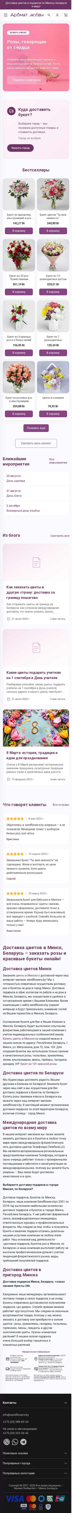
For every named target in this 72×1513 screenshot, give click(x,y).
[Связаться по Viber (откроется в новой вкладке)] (6, 1442)
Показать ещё (36, 428)
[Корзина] (65, 15)
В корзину (19, 230)
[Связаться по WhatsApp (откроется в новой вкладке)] (15, 1442)
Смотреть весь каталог (36, 443)
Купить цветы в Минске (19, 1038)
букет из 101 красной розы (38, 1064)
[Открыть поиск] (48, 15)
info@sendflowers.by (16, 1414)
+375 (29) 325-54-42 (15, 1433)
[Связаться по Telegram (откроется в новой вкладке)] (23, 1442)
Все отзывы (61, 804)
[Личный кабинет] (57, 15)
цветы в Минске (27, 975)
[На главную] (26, 15)
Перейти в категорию (27, 80)
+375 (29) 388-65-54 (15, 1422)
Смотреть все (60, 535)
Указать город (20, 147)
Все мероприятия (58, 461)
